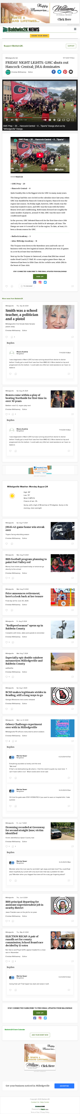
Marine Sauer (22, 756)
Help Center (44, 1102)
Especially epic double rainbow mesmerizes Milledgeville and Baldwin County (24, 660)
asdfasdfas (9, 668)
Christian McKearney (19, 72)
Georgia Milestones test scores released (20, 700)
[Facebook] (54, 71)
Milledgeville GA (12, 58)
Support (71, 46)
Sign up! (40, 277)
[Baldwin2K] (21, 29)
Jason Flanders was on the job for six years (21, 912)
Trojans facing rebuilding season (17, 535)
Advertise (64, 1086)
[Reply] (12, 286)
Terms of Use (35, 1112)
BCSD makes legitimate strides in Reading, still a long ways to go (26, 694)
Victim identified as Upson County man (20, 838)
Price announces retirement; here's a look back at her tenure (24, 595)
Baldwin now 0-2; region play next (18, 406)
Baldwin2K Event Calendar (15, 1030)
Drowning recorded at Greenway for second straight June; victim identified (25, 830)
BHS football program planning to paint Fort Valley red (26, 561)
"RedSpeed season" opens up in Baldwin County (24, 627)
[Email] (71, 71)
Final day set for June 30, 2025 (17, 601)
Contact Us (35, 1102)
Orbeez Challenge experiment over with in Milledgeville (24, 726)
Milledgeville (10, 306)
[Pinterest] (65, 71)
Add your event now (40, 1035)
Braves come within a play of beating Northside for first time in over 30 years (26, 398)
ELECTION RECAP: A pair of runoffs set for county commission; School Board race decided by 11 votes (24, 941)
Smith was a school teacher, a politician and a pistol (22, 314)
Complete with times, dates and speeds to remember (25, 633)
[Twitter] (59, 71)
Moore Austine (22, 352)
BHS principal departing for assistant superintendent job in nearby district (24, 904)
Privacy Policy (45, 1112)
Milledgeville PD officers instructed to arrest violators (25, 732)
